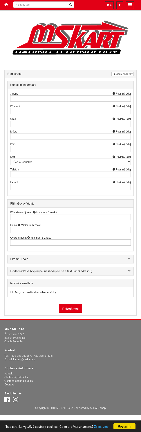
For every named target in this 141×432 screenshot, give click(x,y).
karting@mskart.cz (24, 359)
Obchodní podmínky (123, 73)
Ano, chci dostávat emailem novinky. (36, 292)
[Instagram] (15, 399)
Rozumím (124, 426)
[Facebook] (7, 399)
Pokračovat (70, 308)
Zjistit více (101, 426)
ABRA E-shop (98, 408)
